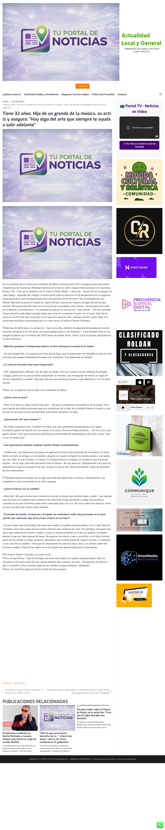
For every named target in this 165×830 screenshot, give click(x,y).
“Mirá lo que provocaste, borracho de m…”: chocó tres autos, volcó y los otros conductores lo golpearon (56, 738)
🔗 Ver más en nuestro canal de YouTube (139, 145)
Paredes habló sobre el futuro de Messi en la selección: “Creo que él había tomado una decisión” (94, 714)
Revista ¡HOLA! (19, 683)
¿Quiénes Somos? (12, 94)
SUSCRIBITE (82, 86)
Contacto (122, 94)
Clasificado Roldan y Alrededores (41, 94)
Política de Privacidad (103, 94)
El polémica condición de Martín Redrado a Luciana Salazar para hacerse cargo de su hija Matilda (19, 738)
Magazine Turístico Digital (75, 94)
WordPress (131, 759)
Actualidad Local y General (141, 39)
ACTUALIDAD (7, 683)
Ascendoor (112, 759)
